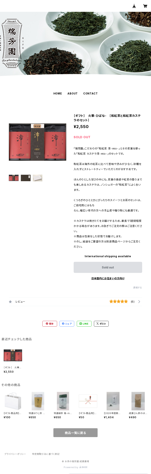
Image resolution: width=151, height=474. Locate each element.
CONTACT (90, 93)
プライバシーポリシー (15, 454)
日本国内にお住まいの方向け (107, 278)
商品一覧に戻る (75, 433)
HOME (57, 93)
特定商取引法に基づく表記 (46, 454)
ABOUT (72, 93)
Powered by (71, 467)
